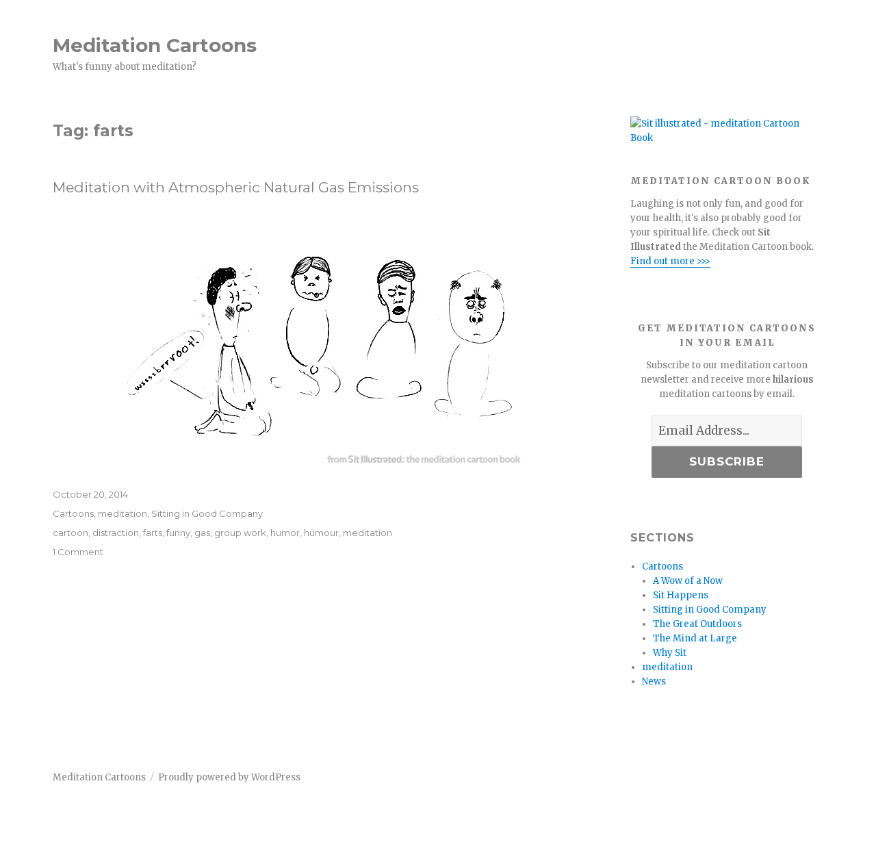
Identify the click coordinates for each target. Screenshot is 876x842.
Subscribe (727, 461)
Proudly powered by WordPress (229, 777)
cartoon (70, 532)
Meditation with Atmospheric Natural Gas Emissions (236, 187)
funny (178, 532)
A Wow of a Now (688, 581)
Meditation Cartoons (155, 45)
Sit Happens (680, 595)
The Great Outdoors (697, 624)
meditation (122, 513)
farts (152, 532)
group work (240, 532)
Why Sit (669, 653)
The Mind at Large (695, 638)
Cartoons (73, 513)
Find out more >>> (670, 261)
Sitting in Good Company (207, 513)
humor (285, 532)
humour (321, 532)
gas (202, 532)
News (654, 681)
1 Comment (78, 551)
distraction (115, 532)
